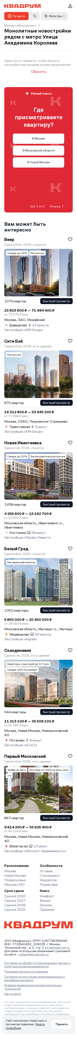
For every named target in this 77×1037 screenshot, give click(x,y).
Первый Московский (25, 756)
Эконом (46, 905)
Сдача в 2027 (14, 900)
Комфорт (47, 896)
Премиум (47, 909)
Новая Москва (15, 875)
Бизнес (45, 900)
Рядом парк (49, 884)
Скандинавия (17, 650)
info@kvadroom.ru (57, 947)
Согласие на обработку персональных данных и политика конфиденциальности (37, 964)
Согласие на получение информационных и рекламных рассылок (34, 978)
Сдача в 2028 (14, 905)
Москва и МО (14, 884)
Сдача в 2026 (14, 896)
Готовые (46, 871)
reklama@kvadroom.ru (34, 954)
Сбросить (38, 71)
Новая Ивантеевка (22, 442)
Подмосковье (15, 880)
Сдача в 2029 (14, 909)
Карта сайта (12, 993)
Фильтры (57, 16)
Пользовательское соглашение (26, 971)
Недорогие (48, 880)
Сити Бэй (13, 341)
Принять (62, 1024)
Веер (9, 239)
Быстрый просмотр (56, 301)
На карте (19, 16)
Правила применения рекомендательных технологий (33, 987)
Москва (10, 871)
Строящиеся (49, 875)
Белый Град (16, 548)
